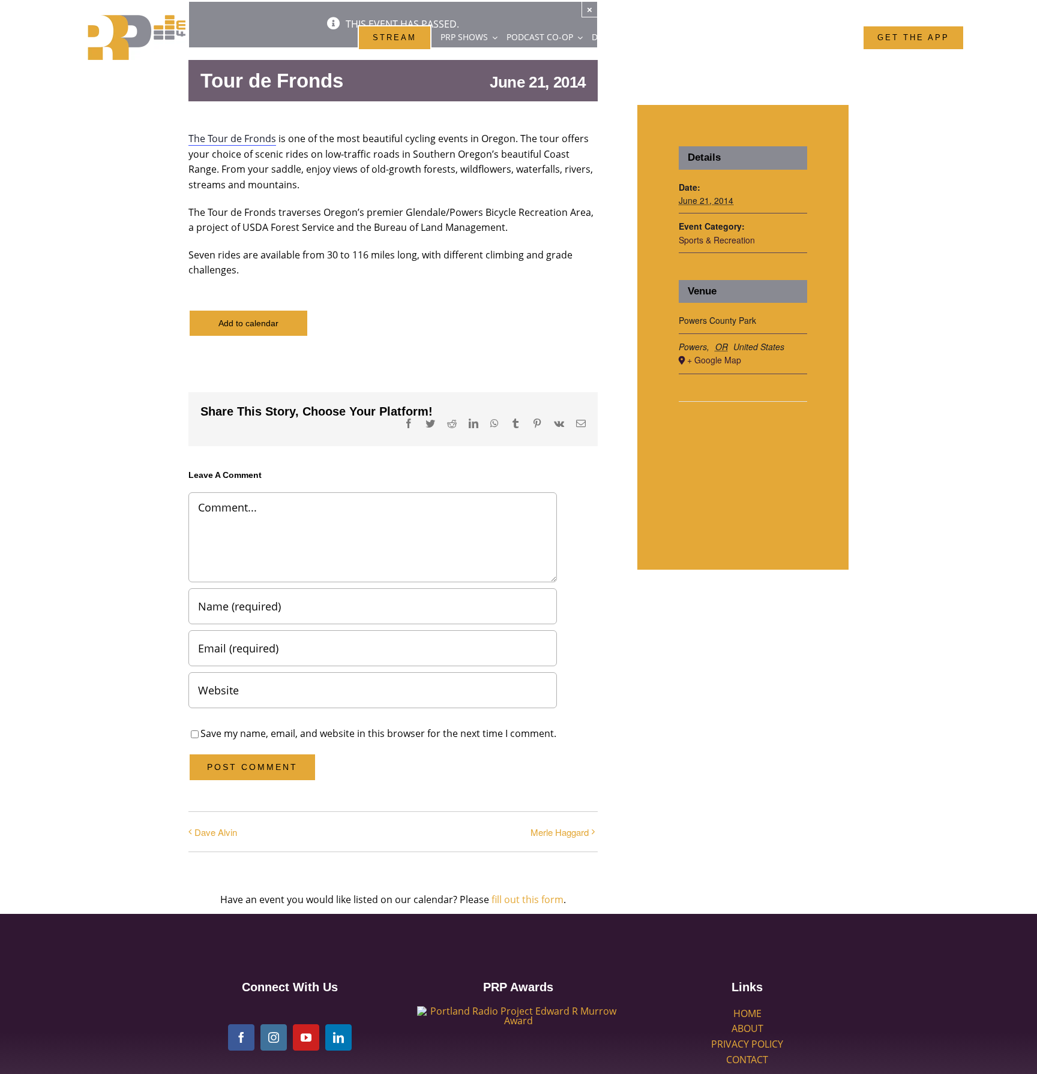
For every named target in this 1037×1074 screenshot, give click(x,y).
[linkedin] (338, 1037)
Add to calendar (248, 323)
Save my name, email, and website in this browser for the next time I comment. (378, 733)
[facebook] (241, 1037)
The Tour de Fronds (232, 138)
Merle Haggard (560, 832)
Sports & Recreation (717, 240)
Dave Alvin (215, 832)
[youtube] (306, 1037)
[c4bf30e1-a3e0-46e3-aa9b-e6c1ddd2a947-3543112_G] (518, 1011)
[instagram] (273, 1037)
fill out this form (527, 899)
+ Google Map (714, 360)
